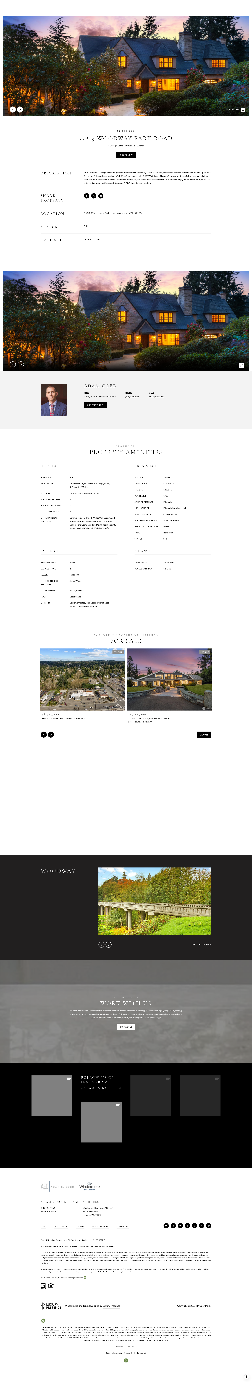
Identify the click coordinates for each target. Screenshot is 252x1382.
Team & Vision (61, 1226)
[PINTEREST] (208, 1225)
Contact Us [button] (126, 1027)
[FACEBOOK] (173, 1225)
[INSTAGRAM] (194, 1225)
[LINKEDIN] (166, 1225)
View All (204, 735)
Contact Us (123, 1227)
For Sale (80, 1226)
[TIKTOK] (187, 1225)
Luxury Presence (111, 1305)
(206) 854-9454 (132, 396)
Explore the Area (201, 944)
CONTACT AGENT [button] (95, 405)
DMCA (71, 1240)
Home (43, 1226)
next (20, 109)
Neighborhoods (100, 1226)
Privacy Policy (204, 1305)
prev (13, 109)
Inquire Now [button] (126, 155)
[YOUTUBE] (180, 1225)
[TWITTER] (201, 1225)
